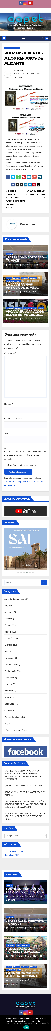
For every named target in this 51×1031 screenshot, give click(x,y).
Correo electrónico (13, 419)
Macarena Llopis (30, 265)
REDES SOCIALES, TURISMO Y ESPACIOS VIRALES (22, 969)
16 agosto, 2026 (16, 913)
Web (6, 433)
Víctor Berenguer (30, 292)
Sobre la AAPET (11, 872)
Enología (8, 656)
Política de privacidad (13, 869)
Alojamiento (9, 623)
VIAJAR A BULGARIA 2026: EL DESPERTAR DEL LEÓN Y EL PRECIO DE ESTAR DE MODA (25, 833)
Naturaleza (11, 281)
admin (20, 70)
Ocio (18, 281)
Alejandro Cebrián (31, 319)
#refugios (18, 77)
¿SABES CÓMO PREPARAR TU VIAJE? (25, 259)
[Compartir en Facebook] (8, 177)
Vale (26, 1027)
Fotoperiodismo (11, 682)
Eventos (25, 278)
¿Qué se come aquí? (13, 748)
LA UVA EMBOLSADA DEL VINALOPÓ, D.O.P (35, 192)
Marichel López (34, 973)
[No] (48, 1023)
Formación (9, 675)
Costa (9, 278)
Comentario (10, 353)
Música (7, 715)
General (16, 48)
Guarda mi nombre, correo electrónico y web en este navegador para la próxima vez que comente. (25, 455)
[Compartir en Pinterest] (24, 177)
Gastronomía (10, 689)
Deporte (16, 278)
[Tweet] (13, 177)
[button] (43, 38)
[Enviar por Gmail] (34, 177)
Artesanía (8, 630)
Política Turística (30, 308)
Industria (8, 702)
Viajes (41, 308)
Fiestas (7, 669)
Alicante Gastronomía (14, 616)
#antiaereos (34, 73)
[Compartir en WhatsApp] (18, 177)
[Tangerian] (25, 557)
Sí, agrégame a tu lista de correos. (22, 465)
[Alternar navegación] (23, 38)
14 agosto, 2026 (16, 998)
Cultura (8, 48)
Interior (7, 708)
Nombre (8, 404)
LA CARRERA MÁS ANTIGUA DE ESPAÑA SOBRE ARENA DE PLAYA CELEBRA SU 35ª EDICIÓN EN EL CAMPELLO (25, 821)
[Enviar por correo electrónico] (29, 177)
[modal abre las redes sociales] (40, 177)
